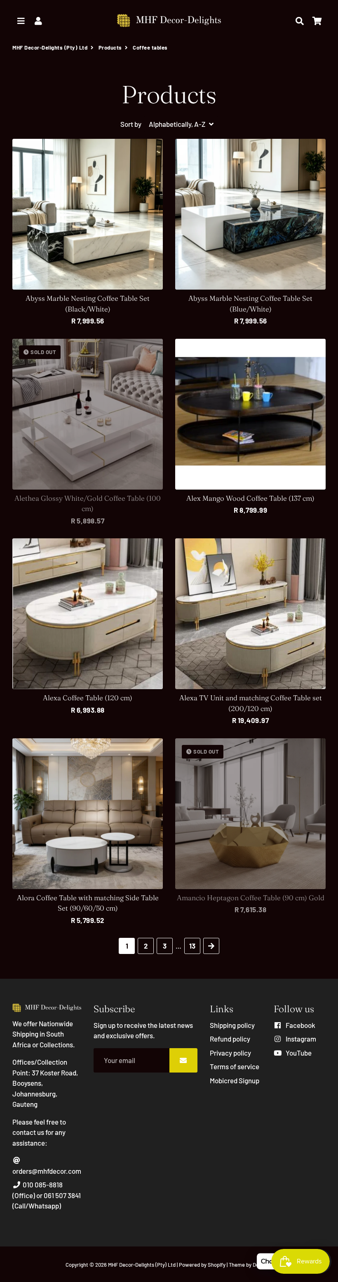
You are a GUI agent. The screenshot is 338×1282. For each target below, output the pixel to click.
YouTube (298, 1053)
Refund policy (230, 1039)
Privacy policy (230, 1053)
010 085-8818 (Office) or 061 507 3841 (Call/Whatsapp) (46, 1195)
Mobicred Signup (234, 1080)
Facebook (299, 1025)
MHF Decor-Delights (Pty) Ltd (49, 47)
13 (192, 946)
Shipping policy (232, 1025)
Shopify (216, 1264)
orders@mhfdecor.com (46, 1171)
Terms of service (234, 1066)
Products (110, 47)
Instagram (300, 1039)
